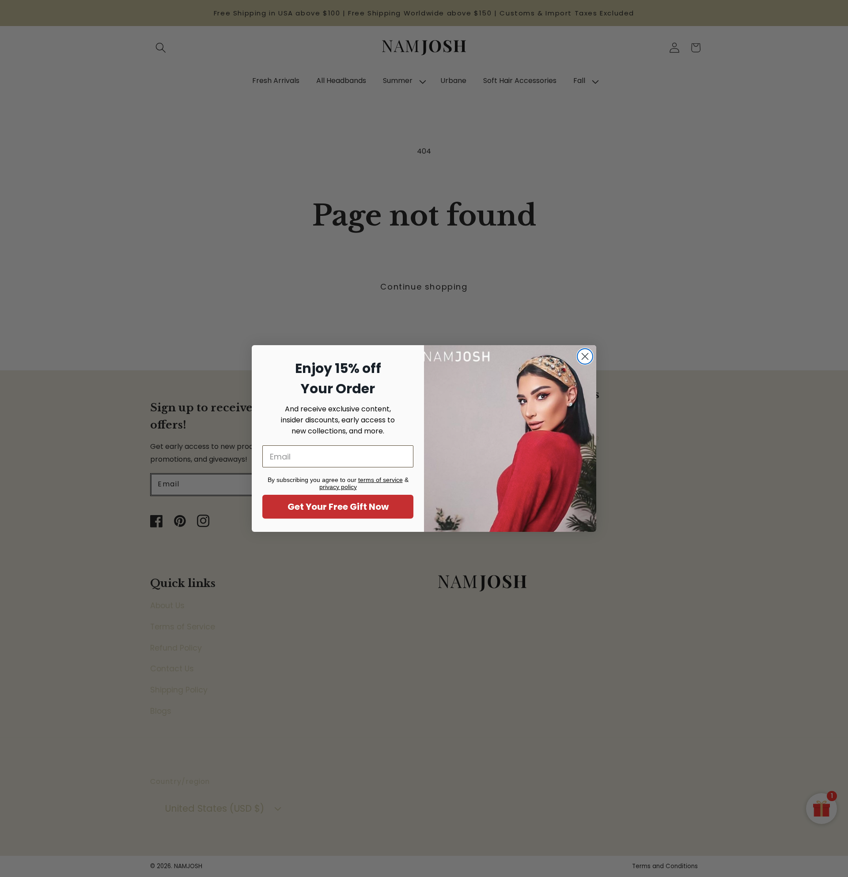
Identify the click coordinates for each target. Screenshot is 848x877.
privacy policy (338, 486)
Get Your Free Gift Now (338, 507)
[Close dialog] (585, 356)
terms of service (380, 479)
